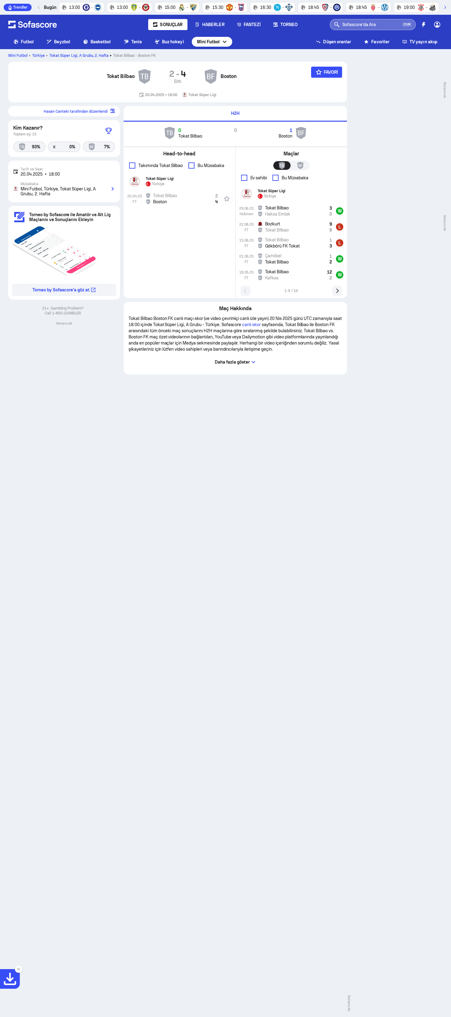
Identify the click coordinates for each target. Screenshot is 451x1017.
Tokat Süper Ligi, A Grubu (79, 55)
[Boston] (211, 76)
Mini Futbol (208, 41)
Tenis (136, 41)
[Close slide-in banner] (18, 969)
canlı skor (251, 324)
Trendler (20, 7)
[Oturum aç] (437, 24)
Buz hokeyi (173, 41)
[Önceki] (39, 7)
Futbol (27, 41)
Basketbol (101, 41)
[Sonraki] (445, 7)
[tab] (235, 114)
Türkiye (38, 55)
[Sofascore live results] (32, 24)
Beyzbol (62, 41)
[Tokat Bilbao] (144, 76)
